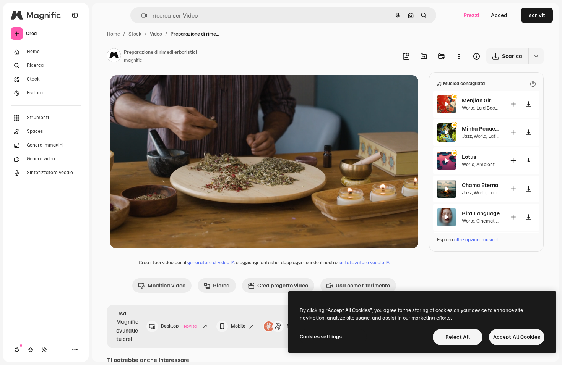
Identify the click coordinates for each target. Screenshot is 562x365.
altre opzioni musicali (477, 240)
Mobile (238, 326)
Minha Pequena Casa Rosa (481, 128)
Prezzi (471, 15)
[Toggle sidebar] (75, 15)
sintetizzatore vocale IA (364, 263)
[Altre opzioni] (458, 56)
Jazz (467, 136)
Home (113, 34)
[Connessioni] (17, 350)
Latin (493, 136)
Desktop (179, 326)
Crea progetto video (282, 285)
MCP (292, 326)
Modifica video (166, 285)
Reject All (457, 337)
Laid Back (487, 108)
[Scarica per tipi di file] (536, 56)
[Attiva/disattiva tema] (44, 350)
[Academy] (30, 350)
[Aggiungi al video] (513, 104)
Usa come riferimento (363, 285)
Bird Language (481, 213)
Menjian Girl (477, 100)
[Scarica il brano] (528, 104)
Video (156, 34)
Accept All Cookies (516, 337)
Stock (134, 34)
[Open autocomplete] (141, 15)
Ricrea (221, 285)
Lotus (469, 156)
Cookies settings (321, 336)
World (468, 108)
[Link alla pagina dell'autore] (114, 56)
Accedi (500, 15)
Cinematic (487, 221)
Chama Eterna (480, 185)
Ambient (485, 165)
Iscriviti (537, 15)
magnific (133, 60)
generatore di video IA (211, 263)
